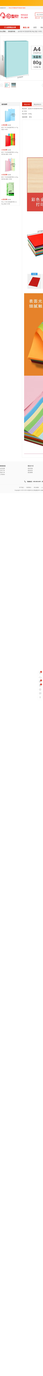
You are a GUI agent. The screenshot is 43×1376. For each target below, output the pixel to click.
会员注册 (2, 468)
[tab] (27, 104)
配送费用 (30, 472)
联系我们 (28, 487)
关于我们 (21, 487)
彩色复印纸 (11, 31)
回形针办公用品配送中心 (34, 490)
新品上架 (37, 18)
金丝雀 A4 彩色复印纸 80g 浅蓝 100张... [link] (30, 31)
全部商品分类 (11, 27)
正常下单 (2, 470)
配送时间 (30, 470)
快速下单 (2, 472)
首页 (35, 27)
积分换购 (36, 487)
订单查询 (2, 474)
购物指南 (3, 466)
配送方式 (31, 466)
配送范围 (30, 468)
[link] (3, 31)
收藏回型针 (3, 8)
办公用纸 (3, 31)
